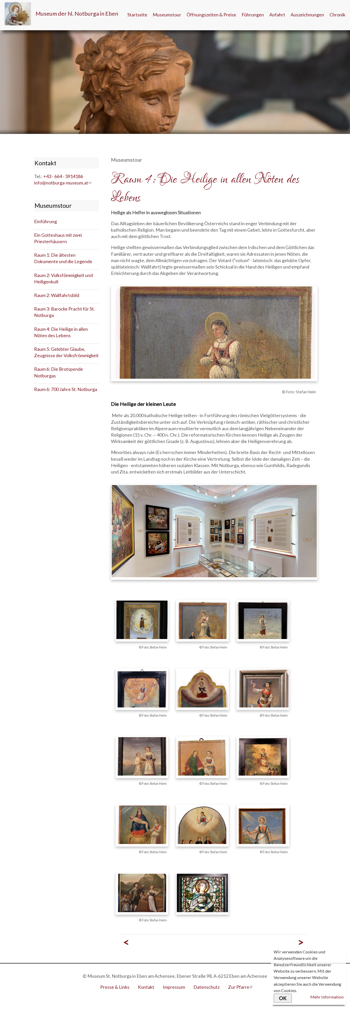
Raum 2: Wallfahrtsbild (56, 295)
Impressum (174, 987)
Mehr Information (327, 996)
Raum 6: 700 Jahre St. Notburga (65, 389)
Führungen (253, 14)
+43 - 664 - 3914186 (63, 176)
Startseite (137, 14)
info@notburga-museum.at (62, 183)
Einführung (45, 221)
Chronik (337, 14)
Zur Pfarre (240, 987)
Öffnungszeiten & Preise (211, 14)
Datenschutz (206, 987)
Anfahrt (277, 14)
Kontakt (146, 987)
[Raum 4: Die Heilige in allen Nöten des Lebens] (202, 917)
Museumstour (167, 14)
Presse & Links (114, 987)
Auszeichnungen (307, 14)
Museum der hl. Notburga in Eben (77, 13)
